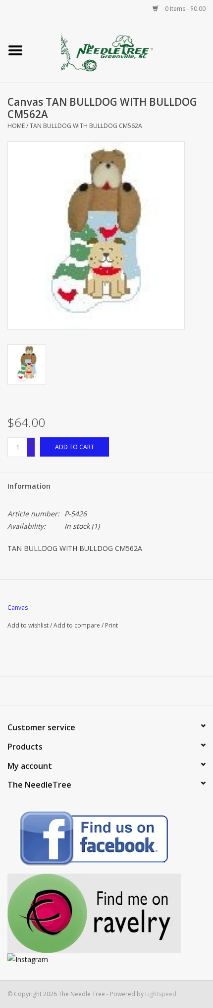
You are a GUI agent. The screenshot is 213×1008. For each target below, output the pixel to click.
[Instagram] (106, 959)
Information (29, 486)
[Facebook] (106, 840)
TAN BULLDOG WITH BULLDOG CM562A (86, 126)
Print (111, 625)
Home (16, 126)
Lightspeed (160, 994)
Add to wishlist (28, 625)
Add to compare (77, 625)
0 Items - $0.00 (184, 8)
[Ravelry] (106, 913)
